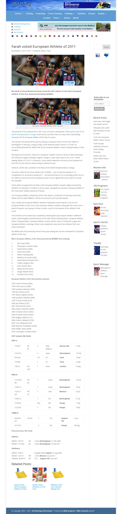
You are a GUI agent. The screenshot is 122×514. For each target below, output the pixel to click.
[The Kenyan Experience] (82, 36)
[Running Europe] (87, 36)
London (47, 18)
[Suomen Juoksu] (59, 36)
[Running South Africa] (22, 36)
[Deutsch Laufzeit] (50, 36)
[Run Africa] (78, 36)
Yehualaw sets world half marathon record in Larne (101, 131)
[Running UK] (31, 36)
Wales (67, 18)
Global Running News (22, 24)
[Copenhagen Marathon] (54, 36)
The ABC (104, 255)
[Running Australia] (73, 36)
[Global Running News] (12, 24)
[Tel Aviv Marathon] (68, 36)
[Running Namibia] (96, 36)
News (56, 18)
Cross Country (55, 13)
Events (101, 13)
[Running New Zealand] (26, 36)
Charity (29, 13)
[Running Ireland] (40, 36)
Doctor (91, 13)
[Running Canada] (36, 36)
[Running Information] (12, 36)
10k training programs (104, 195)
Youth (76, 18)
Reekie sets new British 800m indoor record (101, 159)
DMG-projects (69, 511)
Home (18, 13)
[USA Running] (17, 36)
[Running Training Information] (12, 32)
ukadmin (17, 51)
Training (68, 13)
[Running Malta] (92, 36)
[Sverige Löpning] (64, 36)
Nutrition (81, 13)
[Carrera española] (45, 36)
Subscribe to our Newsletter (101, 98)
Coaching (40, 13)
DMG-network (82, 511)
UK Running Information (42, 511)
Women (105, 179)
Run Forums (18, 32)
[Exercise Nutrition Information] (12, 29)
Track (48, 51)
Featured (36, 51)
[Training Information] (12, 27)
